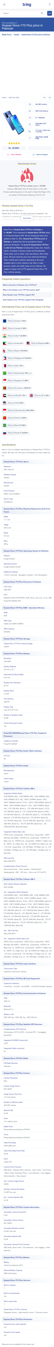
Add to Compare (42, 154)
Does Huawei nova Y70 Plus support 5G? (19, 295)
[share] (4, 4)
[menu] (49, 4)
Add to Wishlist (15, 154)
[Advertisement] (27, 66)
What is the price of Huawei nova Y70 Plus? (20, 285)
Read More (27, 218)
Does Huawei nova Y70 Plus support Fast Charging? (23, 300)
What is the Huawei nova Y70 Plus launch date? (21, 290)
